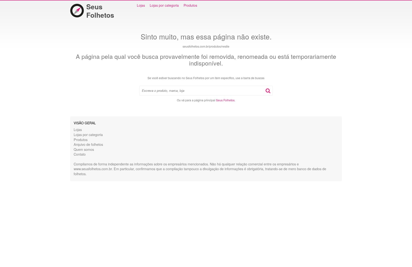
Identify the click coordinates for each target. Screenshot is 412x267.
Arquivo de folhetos (88, 144)
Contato (80, 154)
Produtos (190, 5)
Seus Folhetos (100, 10)
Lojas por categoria (164, 5)
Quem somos (84, 149)
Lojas (141, 5)
